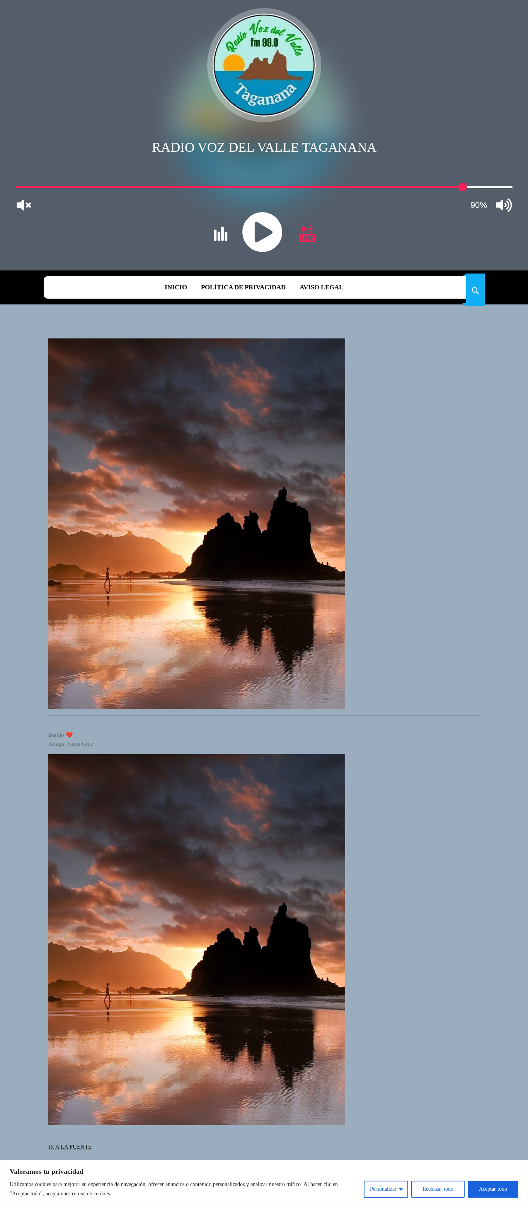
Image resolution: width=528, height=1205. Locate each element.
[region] (264, 1182)
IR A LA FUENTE (70, 1147)
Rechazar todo (437, 1189)
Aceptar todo (493, 1189)
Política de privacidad (243, 287)
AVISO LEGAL (321, 287)
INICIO (176, 287)
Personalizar (383, 1189)
